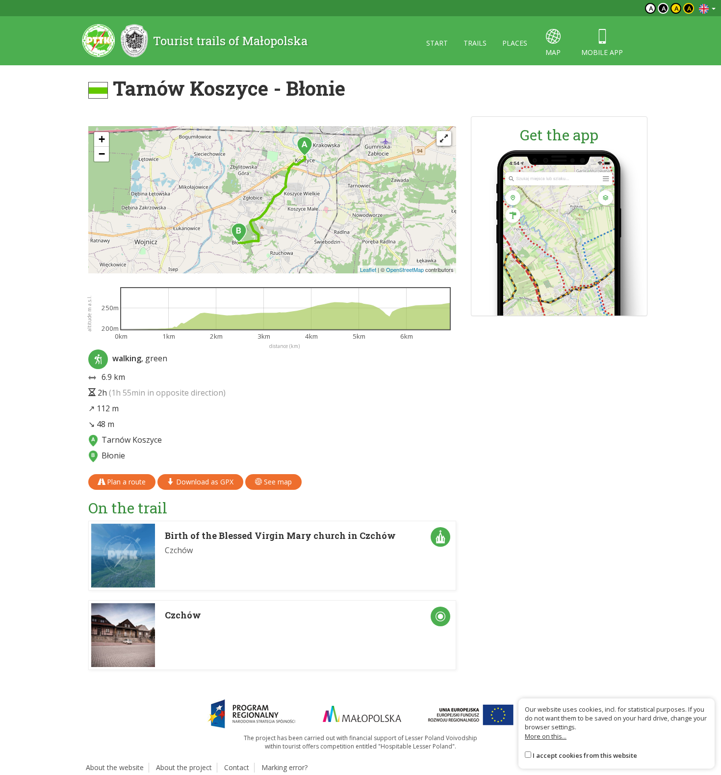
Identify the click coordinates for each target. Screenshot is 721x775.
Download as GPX (203, 481)
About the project (184, 767)
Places (514, 43)
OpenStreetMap (405, 269)
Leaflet (368, 269)
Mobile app (602, 52)
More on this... (545, 736)
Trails (475, 43)
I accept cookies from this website (585, 755)
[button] (304, 146)
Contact (236, 767)
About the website (115, 767)
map (553, 52)
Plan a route (125, 481)
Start (437, 43)
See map (277, 481)
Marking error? (284, 767)
